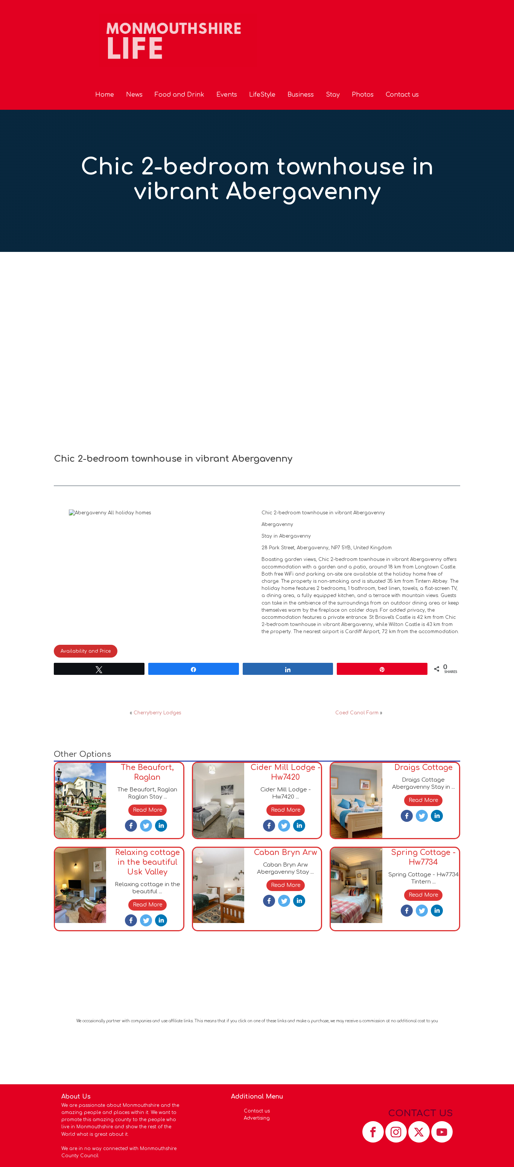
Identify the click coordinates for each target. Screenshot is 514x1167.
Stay (333, 94)
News (134, 94)
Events (226, 94)
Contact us (402, 94)
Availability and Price (86, 651)
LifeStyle (262, 94)
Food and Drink (179, 94)
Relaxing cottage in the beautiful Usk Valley (147, 862)
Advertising (257, 1118)
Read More (147, 810)
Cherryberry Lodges (157, 712)
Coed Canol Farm (357, 712)
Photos (363, 94)
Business (300, 94)
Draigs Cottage (423, 767)
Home (104, 94)
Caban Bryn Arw (285, 852)
